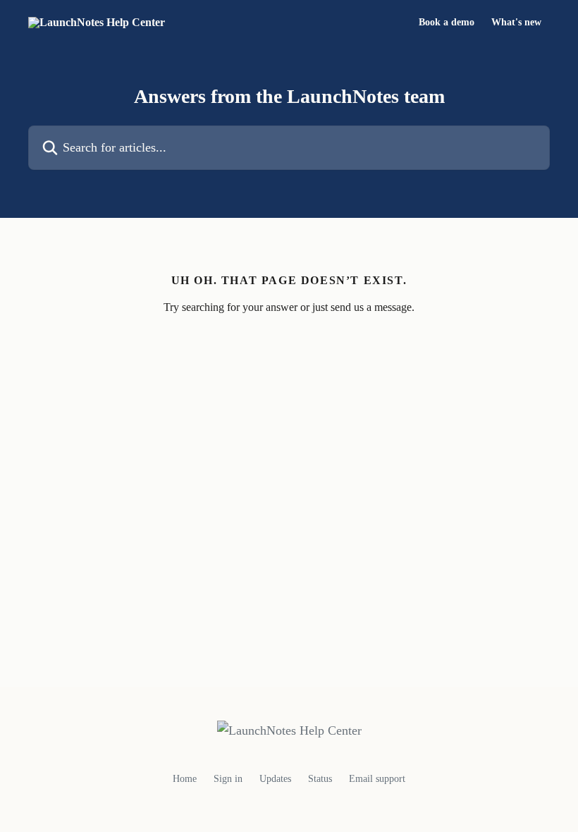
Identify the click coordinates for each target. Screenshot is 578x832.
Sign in (228, 778)
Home (185, 778)
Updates (275, 778)
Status (320, 778)
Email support (377, 778)
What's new (516, 22)
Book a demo (446, 22)
